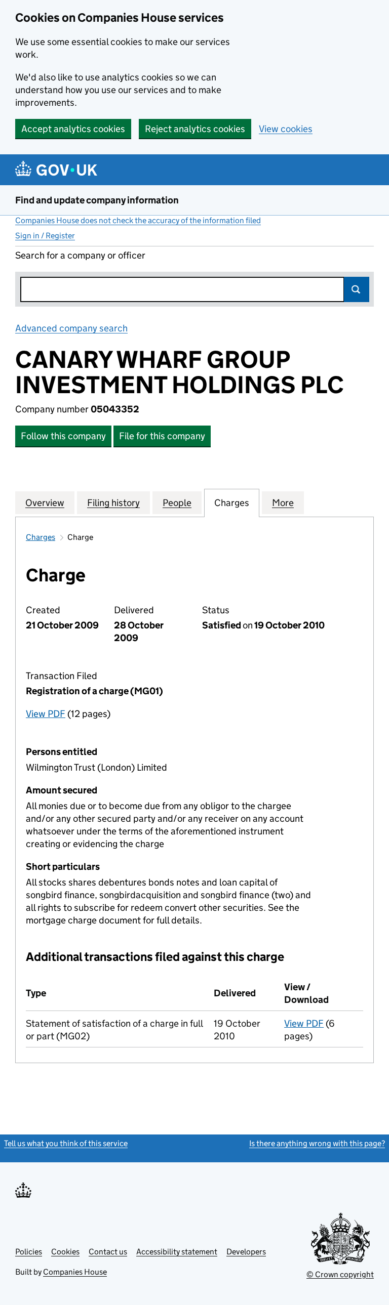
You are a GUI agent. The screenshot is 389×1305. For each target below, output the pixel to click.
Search (356, 289)
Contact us (108, 1251)
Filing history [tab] (113, 503)
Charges (40, 537)
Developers (246, 1251)
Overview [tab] (44, 503)
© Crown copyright (340, 1274)
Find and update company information (97, 200)
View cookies (286, 129)
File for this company (162, 436)
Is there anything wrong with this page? (317, 1143)
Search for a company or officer (80, 255)
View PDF (45, 714)
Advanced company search (71, 328)
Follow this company (63, 436)
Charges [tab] (231, 503)
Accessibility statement (176, 1251)
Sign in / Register (45, 235)
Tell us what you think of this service (66, 1143)
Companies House (75, 1272)
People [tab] (177, 503)
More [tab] (283, 503)
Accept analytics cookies (73, 129)
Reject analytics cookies (195, 129)
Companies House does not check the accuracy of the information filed (138, 220)
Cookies (65, 1251)
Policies (28, 1251)
